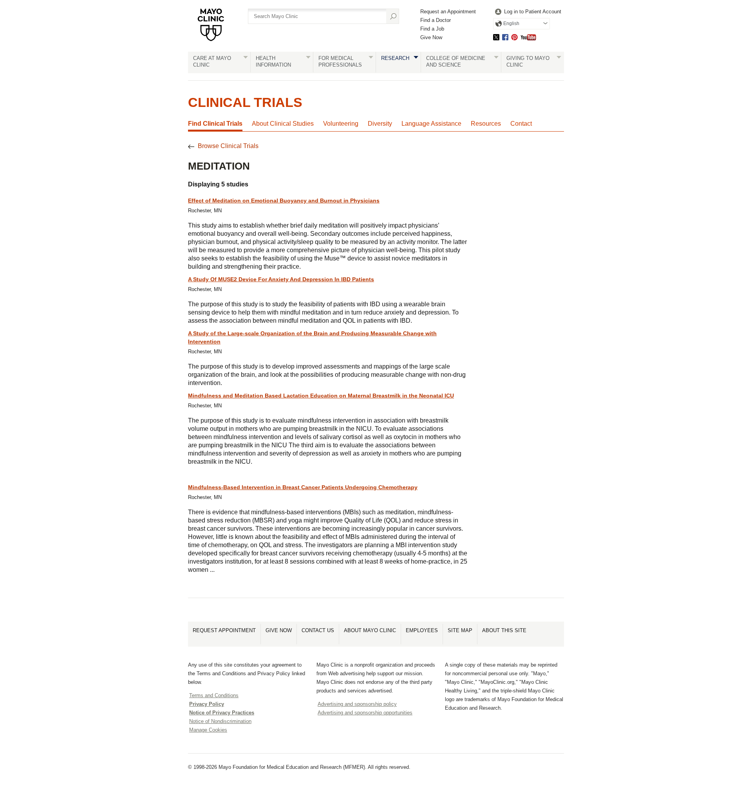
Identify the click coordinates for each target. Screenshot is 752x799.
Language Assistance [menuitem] (431, 123)
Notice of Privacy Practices (221, 713)
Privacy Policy (206, 704)
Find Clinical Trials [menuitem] (215, 123)
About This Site (504, 630)
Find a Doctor (435, 20)
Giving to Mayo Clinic (528, 61)
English (511, 23)
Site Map (460, 630)
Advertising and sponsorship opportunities (365, 713)
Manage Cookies (208, 730)
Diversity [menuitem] (380, 123)
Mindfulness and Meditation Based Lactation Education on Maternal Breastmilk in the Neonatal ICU (321, 395)
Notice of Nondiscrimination (220, 721)
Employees (422, 630)
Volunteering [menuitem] (340, 123)
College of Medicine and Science (455, 61)
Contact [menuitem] (521, 123)
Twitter (496, 37)
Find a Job (432, 29)
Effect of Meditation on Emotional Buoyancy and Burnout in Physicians (284, 200)
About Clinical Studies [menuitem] (283, 123)
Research (395, 58)
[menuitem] (527, 12)
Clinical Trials (245, 102)
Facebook (505, 37)
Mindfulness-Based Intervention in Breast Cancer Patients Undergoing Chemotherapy (303, 487)
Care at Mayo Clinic (212, 61)
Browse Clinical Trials (228, 146)
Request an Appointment (448, 11)
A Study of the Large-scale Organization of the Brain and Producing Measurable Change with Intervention (312, 337)
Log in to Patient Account (532, 11)
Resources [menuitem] (486, 123)
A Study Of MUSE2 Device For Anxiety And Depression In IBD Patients (281, 279)
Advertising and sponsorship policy (357, 704)
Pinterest (514, 37)
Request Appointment (224, 630)
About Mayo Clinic (370, 630)
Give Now (431, 37)
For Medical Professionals (340, 61)
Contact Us (318, 630)
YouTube (528, 37)
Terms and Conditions (214, 695)
